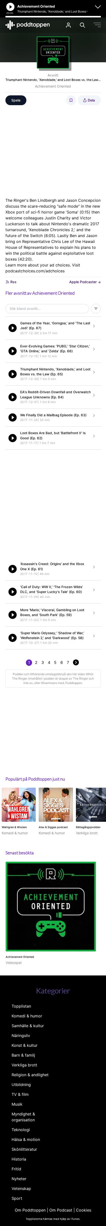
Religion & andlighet (30, 1074)
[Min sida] (68, 25)
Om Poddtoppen (30, 1210)
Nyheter (19, 1178)
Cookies (83, 1210)
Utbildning (21, 1084)
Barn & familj (23, 1055)
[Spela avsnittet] (12, 328)
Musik (17, 1104)
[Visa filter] (96, 309)
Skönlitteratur (24, 1149)
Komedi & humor (27, 1015)
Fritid (16, 1168)
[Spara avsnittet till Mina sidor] (71, 100)
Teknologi (21, 1129)
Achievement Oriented (53, 86)
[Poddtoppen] (27, 25)
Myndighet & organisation (23, 1117)
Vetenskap (21, 1188)
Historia (19, 1159)
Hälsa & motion (26, 1139)
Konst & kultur (24, 1045)
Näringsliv (21, 1035)
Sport (17, 1198)
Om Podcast (60, 1210)
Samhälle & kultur (28, 1025)
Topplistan (21, 1006)
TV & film (20, 1094)
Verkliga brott (24, 1064)
